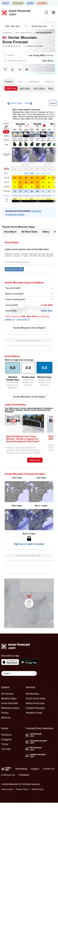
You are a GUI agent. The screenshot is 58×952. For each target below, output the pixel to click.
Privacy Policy (22, 789)
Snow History (33, 81)
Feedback (24, 774)
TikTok (4, 744)
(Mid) (24, 88)
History (46, 231)
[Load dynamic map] (29, 603)
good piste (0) (23, 319)
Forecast (8, 81)
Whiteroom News (10, 708)
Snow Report (10, 231)
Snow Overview (9, 703)
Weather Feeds (34, 712)
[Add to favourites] (5, 69)
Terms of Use (7, 789)
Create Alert (47, 310)
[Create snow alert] (12, 69)
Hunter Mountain (43, 33)
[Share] (20, 69)
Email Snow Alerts (35, 698)
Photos (5, 712)
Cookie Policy (38, 789)
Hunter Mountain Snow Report (29, 327)
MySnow (5, 717)
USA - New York (23, 33)
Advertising (21, 768)
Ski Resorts (7, 693)
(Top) (11, 88)
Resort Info (50, 81)
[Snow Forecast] (15, 12)
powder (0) (10, 319)
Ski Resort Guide (29, 231)
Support (35, 768)
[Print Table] (27, 69)
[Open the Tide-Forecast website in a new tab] (30, 3)
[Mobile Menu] (53, 12)
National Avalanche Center (23, 212)
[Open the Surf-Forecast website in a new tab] (5, 3)
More (6, 155)
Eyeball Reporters (35, 708)
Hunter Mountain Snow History (29, 396)
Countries (7, 33)
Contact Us (48, 768)
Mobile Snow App (35, 703)
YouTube (6, 749)
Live (20, 81)
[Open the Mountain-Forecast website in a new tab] (18, 3)
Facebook (6, 734)
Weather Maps (9, 698)
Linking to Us (8, 774)
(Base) (39, 88)
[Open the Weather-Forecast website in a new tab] (42, 3)
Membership (32, 693)
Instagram (6, 739)
